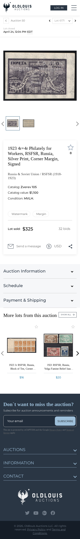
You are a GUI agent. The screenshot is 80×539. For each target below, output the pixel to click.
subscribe (65, 421)
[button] (3, 123)
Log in (58, 8)
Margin (41, 214)
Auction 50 (18, 20)
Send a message (28, 246)
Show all (66, 314)
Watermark (20, 214)
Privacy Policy (55, 429)
